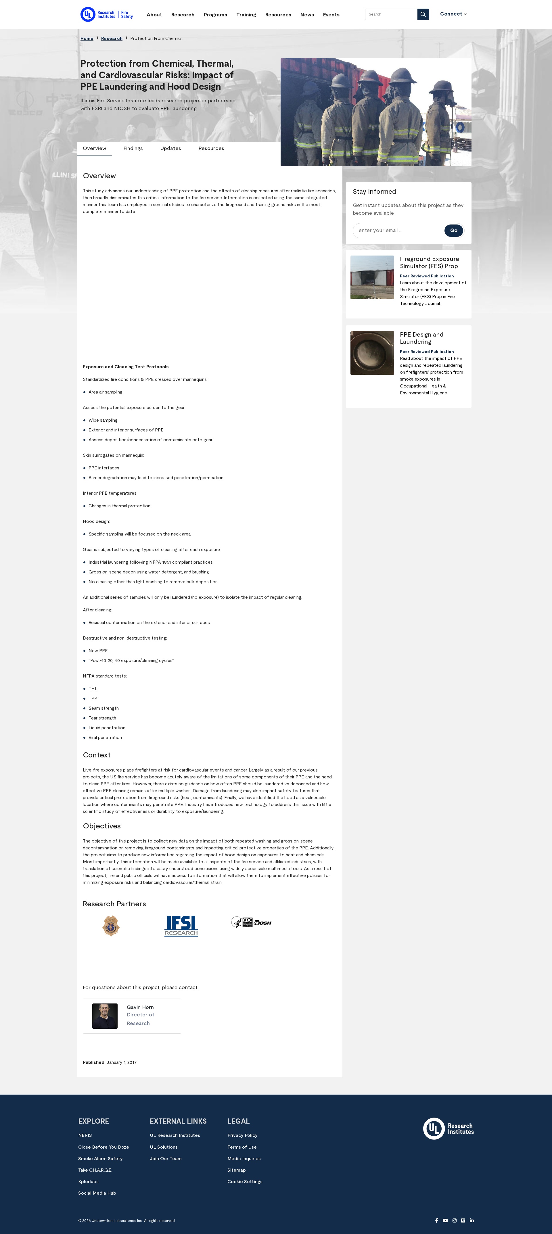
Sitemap (236, 1170)
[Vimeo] (463, 1220)
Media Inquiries (244, 1158)
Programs (215, 15)
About (154, 15)
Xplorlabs (88, 1181)
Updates (170, 148)
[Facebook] (436, 1220)
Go (453, 230)
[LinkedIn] (472, 1220)
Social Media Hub (97, 1193)
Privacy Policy (242, 1135)
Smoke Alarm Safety (100, 1158)
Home (86, 38)
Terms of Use (242, 1147)
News (307, 15)
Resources (278, 15)
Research (183, 15)
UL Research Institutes (175, 1135)
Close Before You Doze (103, 1147)
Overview (94, 148)
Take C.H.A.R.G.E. (95, 1170)
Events (331, 15)
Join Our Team (166, 1158)
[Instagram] (455, 1220)
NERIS (85, 1135)
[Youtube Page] (445, 1220)
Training (246, 15)
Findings (133, 148)
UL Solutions (164, 1147)
